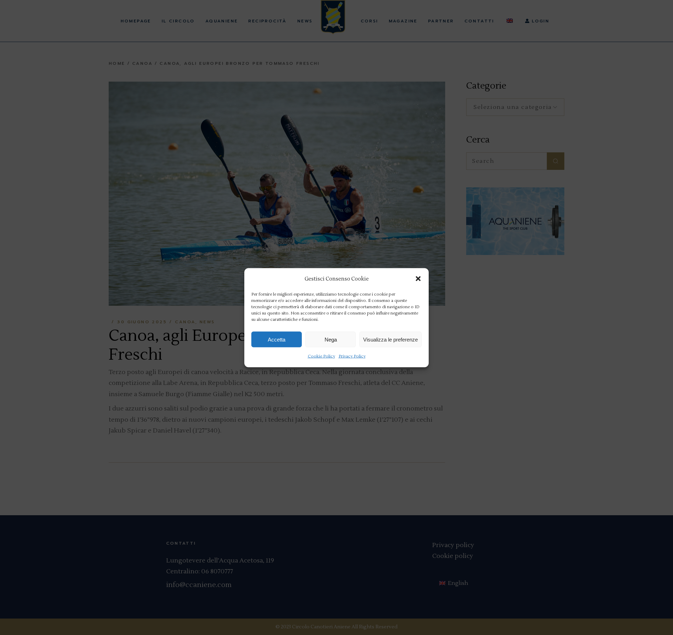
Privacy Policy (352, 356)
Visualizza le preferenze (390, 339)
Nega (331, 339)
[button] (418, 278)
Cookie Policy (321, 356)
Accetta (276, 339)
